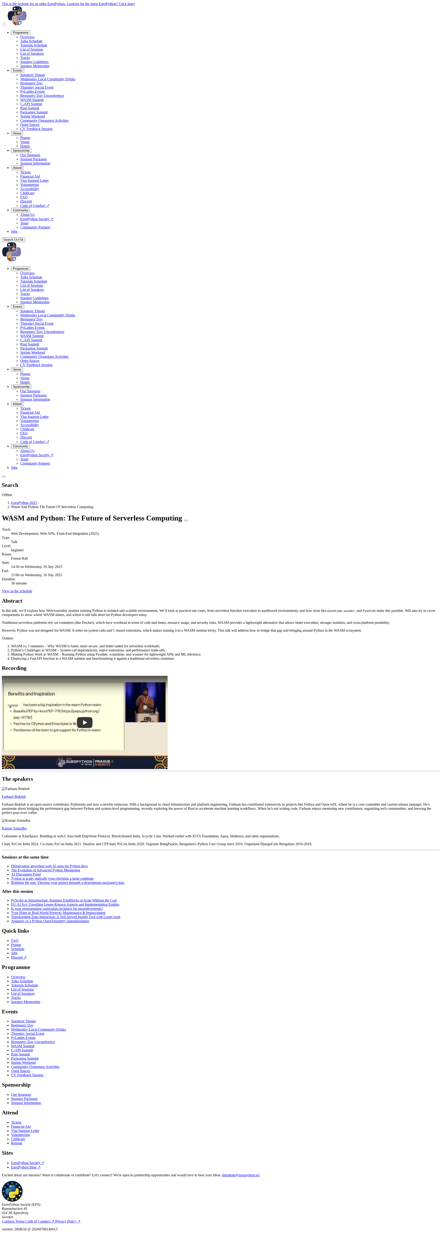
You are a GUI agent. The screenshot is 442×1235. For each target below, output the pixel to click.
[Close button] (4, 476)
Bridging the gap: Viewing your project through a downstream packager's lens (67, 883)
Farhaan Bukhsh (14, 796)
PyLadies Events (23, 1038)
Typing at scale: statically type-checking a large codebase (52, 878)
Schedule (17, 949)
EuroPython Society (27, 1163)
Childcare (18, 1139)
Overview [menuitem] (27, 37)
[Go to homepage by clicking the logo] (17, 24)
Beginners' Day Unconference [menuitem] (42, 96)
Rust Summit (20, 1054)
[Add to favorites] (186, 520)
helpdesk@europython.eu (240, 1175)
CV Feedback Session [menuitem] (36, 129)
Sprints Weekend (23, 1062)
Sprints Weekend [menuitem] (32, 116)
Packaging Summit (24, 1058)
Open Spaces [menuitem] (29, 125)
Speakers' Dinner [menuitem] (32, 75)
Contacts (8, 1221)
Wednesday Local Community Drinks (38, 1029)
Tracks (16, 998)
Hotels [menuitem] (25, 146)
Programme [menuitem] (20, 32)
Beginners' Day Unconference (33, 1042)
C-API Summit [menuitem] (31, 104)
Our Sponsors (21, 1094)
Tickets (16, 1122)
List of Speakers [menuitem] (32, 53)
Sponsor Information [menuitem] (35, 163)
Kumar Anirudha (14, 828)
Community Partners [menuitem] (35, 227)
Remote (16, 1143)
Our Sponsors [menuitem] (30, 155)
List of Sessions (22, 989)
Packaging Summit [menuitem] (34, 112)
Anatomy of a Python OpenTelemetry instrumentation (50, 921)
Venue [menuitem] (17, 133)
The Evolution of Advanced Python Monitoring (45, 870)
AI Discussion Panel (26, 874)
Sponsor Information (26, 1103)
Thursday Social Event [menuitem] (36, 87)
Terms (20, 1221)
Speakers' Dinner (23, 1021)
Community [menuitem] (20, 210)
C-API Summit (22, 1050)
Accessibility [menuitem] (29, 189)
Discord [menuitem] (26, 201)
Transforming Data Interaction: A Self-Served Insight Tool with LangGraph (65, 917)
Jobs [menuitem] (14, 231)
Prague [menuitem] (25, 138)
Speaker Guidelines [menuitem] (34, 62)
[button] (85, 722)
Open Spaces (20, 1071)
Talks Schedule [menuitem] (31, 41)
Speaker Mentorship (25, 1002)
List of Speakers (23, 993)
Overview (18, 977)
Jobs (14, 953)
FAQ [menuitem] (24, 197)
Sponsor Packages (24, 1099)
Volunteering (20, 1135)
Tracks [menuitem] (25, 58)
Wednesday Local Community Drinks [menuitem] (47, 79)
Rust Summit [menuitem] (29, 108)
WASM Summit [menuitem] (32, 100)
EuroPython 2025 (24, 503)
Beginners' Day (22, 1025)
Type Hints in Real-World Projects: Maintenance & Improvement (58, 913)
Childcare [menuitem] (27, 193)
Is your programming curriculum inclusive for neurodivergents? (57, 909)
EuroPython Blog (26, 1167)
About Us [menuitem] (27, 215)
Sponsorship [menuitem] (21, 150)
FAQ (14, 941)
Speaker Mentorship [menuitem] (34, 66)
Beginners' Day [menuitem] (31, 83)
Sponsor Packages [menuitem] (33, 159)
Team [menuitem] (24, 223)
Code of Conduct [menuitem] (34, 206)
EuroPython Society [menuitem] (36, 219)
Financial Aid (21, 1126)
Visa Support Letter (25, 1131)
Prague (16, 945)
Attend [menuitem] (17, 168)
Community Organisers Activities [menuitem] (44, 120)
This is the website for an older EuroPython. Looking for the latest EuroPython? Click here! (68, 4)
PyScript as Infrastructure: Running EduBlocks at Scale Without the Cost (64, 900)
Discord (18, 957)
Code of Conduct (39, 1221)
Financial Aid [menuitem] (30, 176)
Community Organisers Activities (35, 1067)
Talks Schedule (22, 981)
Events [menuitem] (17, 70)
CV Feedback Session (27, 1075)
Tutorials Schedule (24, 985)
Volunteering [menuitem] (29, 185)
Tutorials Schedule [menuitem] (33, 45)
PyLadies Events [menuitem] (32, 91)
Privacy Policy (67, 1221)
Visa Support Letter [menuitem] (34, 180)
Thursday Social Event (27, 1033)
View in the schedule (17, 591)
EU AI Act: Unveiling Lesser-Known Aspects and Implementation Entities (65, 904)
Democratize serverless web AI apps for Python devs (49, 866)
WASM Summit (22, 1046)
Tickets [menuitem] (25, 172)
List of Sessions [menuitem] (31, 49)
